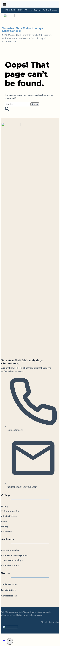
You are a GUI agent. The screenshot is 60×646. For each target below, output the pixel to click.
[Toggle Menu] (4, 4)
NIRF (20, 10)
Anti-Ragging (35, 10)
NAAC (13, 10)
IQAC (6, 10)
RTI (26, 10)
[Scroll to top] (4, 642)
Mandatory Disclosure (50, 10)
